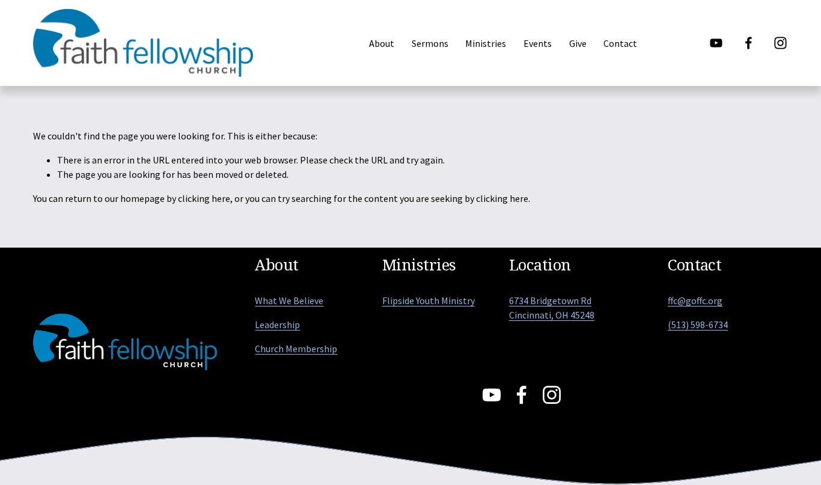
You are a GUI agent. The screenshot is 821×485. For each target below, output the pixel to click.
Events (537, 43)
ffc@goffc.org (695, 300)
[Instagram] (780, 42)
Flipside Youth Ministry (428, 300)
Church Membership (296, 349)
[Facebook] (748, 42)
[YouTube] (716, 42)
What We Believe (289, 300)
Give (578, 43)
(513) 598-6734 (698, 325)
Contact (620, 43)
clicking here (204, 198)
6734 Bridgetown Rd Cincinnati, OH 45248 (551, 307)
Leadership (277, 325)
